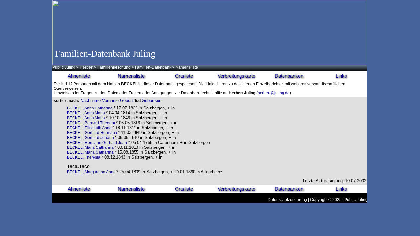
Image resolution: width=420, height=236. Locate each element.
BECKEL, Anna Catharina (90, 108)
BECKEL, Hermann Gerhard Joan (97, 142)
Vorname (110, 100)
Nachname (90, 100)
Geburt (126, 100)
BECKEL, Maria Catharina (91, 147)
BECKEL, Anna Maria (86, 113)
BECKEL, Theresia (84, 157)
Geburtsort (152, 100)
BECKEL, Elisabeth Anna (90, 128)
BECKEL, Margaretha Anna (91, 172)
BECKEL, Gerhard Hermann (92, 132)
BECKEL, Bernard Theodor (91, 123)
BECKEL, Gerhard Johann (91, 137)
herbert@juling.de (274, 93)
